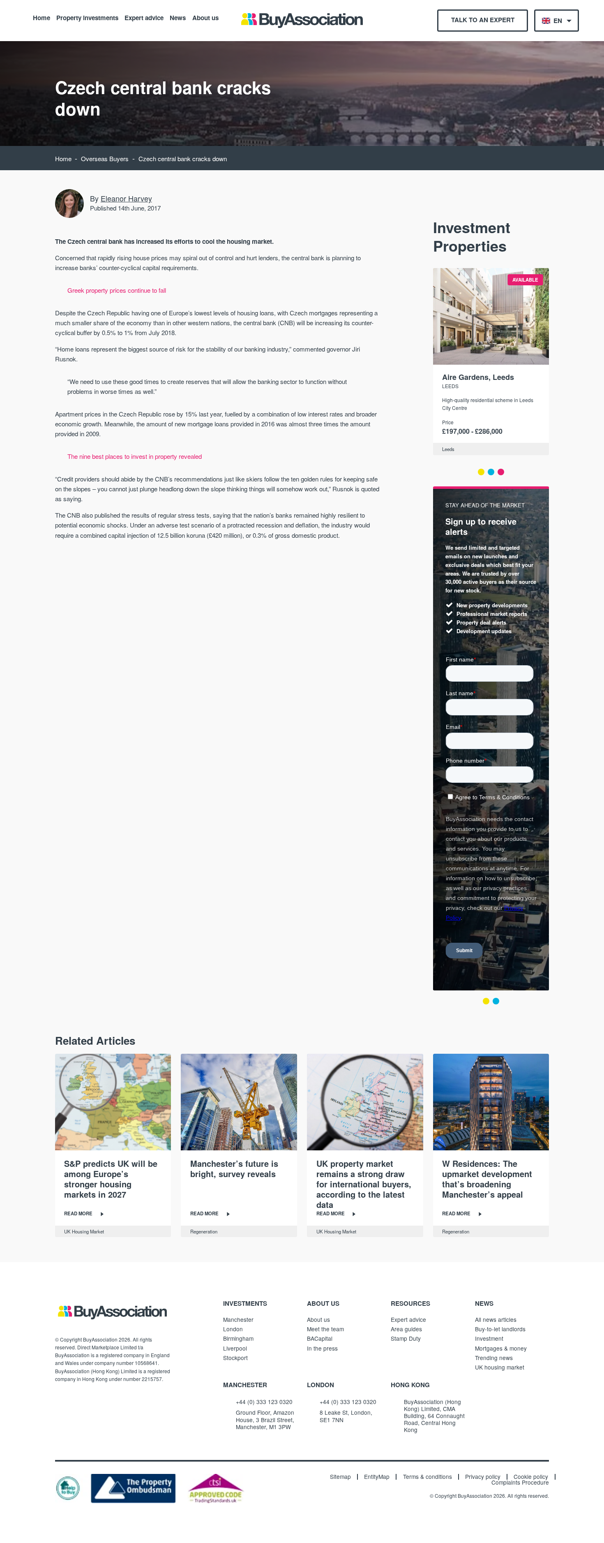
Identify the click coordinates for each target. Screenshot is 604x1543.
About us (205, 17)
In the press (322, 1348)
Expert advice (144, 17)
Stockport (235, 1357)
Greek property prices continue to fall (116, 290)
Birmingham (238, 1338)
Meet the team (325, 1329)
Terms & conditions (427, 1477)
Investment (489, 1338)
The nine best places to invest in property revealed (134, 456)
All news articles (495, 1319)
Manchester (238, 1319)
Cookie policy (531, 1477)
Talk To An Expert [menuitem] (482, 19)
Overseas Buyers (105, 158)
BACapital (319, 1338)
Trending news (494, 1357)
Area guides (406, 1329)
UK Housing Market (84, 1231)
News (178, 17)
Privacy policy (482, 1477)
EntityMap (377, 1477)
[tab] (481, 472)
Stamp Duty (406, 1338)
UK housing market (499, 1367)
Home (41, 17)
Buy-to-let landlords (500, 1329)
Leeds (450, 385)
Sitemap (340, 1477)
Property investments (87, 17)
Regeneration (203, 1231)
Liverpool (235, 1348)
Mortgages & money (501, 1348)
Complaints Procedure (520, 1482)
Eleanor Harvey (126, 198)
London (233, 1329)
